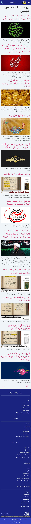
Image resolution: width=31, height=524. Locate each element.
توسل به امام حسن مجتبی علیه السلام (16, 299)
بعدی (3, 386)
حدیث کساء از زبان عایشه (17, 174)
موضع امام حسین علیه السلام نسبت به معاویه (18, 202)
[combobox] (9, 2)
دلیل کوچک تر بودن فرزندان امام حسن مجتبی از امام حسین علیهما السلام (16, 49)
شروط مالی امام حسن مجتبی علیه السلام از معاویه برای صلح (15, 356)
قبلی (28, 386)
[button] (28, 2)
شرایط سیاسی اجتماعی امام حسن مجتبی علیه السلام (16, 145)
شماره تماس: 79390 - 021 (15, 522)
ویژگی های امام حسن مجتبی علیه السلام (19, 327)
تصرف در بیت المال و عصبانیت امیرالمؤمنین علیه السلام (16, 84)
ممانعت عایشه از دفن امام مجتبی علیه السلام (16, 271)
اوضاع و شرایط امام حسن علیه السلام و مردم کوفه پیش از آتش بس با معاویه (16, 234)
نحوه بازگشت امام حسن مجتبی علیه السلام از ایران (16, 17)
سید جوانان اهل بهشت (18, 115)
